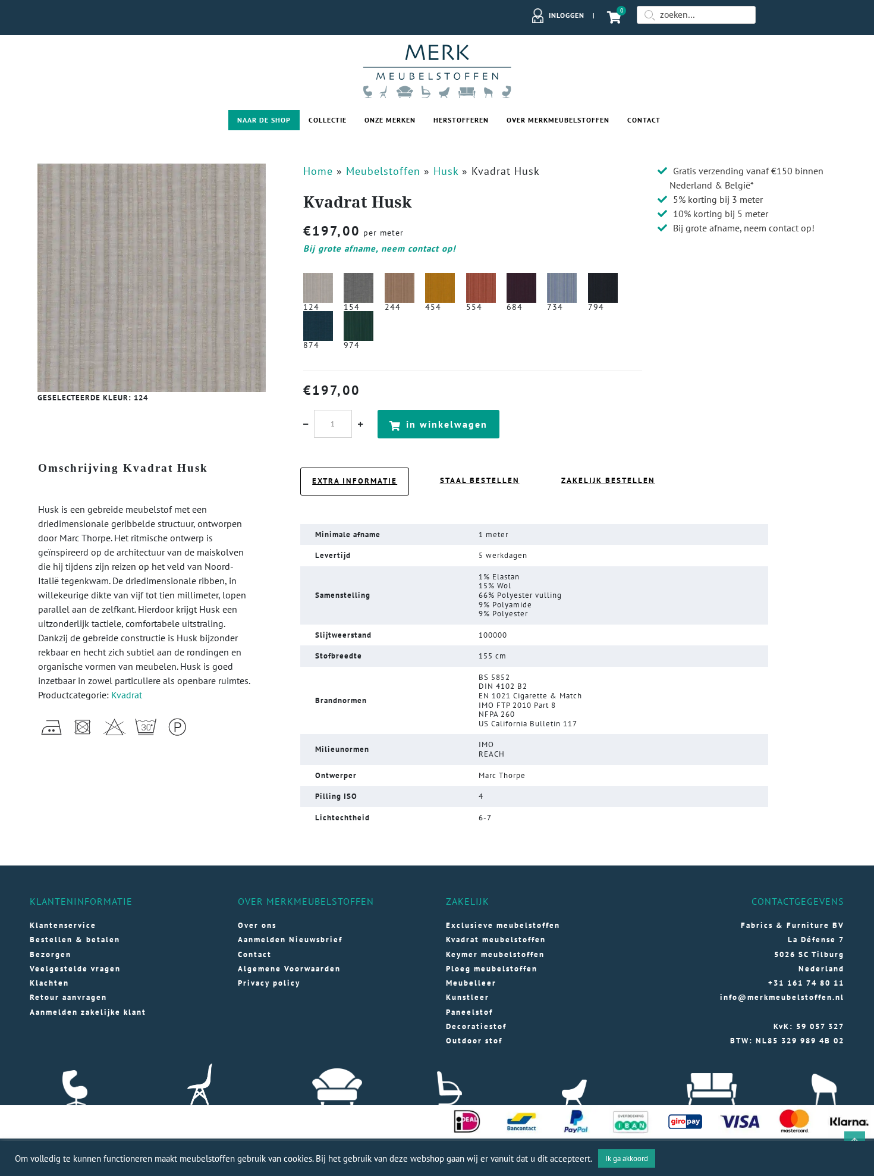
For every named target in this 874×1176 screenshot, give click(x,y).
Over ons (257, 925)
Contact (644, 119)
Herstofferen (461, 119)
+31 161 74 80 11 (806, 983)
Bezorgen (50, 954)
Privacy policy (269, 983)
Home (318, 171)
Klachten (49, 983)
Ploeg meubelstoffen (491, 969)
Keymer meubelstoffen (495, 954)
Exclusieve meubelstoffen (503, 925)
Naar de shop (264, 119)
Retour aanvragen (68, 997)
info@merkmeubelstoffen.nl (782, 997)
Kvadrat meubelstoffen (496, 939)
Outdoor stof (474, 1041)
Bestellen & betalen (75, 939)
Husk (445, 171)
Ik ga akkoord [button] (626, 1158)
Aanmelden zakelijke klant (88, 1012)
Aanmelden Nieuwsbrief (290, 939)
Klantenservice (63, 925)
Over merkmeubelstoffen (558, 119)
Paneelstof (469, 1012)
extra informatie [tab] (354, 481)
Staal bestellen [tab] (480, 480)
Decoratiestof (476, 1026)
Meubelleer (471, 983)
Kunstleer (467, 997)
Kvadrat (126, 695)
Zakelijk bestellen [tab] (608, 480)
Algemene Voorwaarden (289, 969)
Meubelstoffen (383, 171)
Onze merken (390, 119)
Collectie (328, 119)
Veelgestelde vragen (75, 969)
